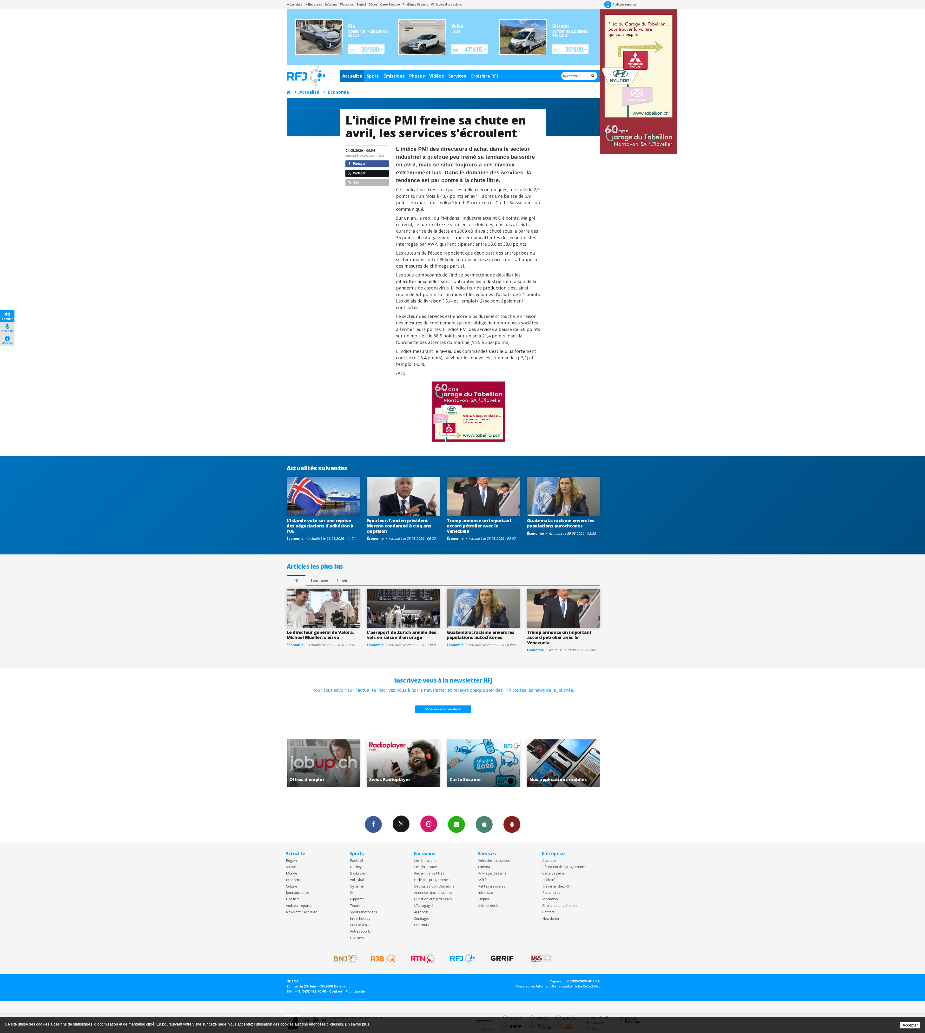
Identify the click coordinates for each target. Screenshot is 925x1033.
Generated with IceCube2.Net (576, 986)
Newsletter (550, 919)
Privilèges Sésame (415, 4)
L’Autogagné (424, 906)
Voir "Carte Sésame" (328, 763)
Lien (357, 182)
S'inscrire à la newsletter (443, 709)
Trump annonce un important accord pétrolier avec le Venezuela (479, 526)
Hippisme (357, 899)
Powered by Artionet (532, 986)
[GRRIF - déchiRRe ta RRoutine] (502, 958)
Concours (421, 925)
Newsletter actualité (301, 912)
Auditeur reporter (299, 906)
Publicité (548, 880)
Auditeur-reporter (624, 4)
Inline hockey (360, 919)
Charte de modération (559, 906)
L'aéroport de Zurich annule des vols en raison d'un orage (401, 634)
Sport (373, 76)
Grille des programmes (431, 880)
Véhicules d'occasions (446, 4)
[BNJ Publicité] (344, 958)
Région (291, 861)
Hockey (356, 867)
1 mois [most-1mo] (342, 580)
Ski (352, 893)
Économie (338, 92)
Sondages (421, 919)
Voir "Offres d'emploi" (488, 763)
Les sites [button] (295, 4)
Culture (291, 886)
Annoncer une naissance (433, 893)
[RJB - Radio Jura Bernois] (383, 958)
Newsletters (456, 824)
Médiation (550, 899)
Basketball (358, 873)
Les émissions (425, 861)
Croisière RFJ (484, 76)
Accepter (910, 1025)
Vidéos (436, 76)
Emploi (361, 4)
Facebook (373, 824)
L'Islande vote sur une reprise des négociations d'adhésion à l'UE (320, 526)
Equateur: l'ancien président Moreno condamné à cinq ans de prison (399, 526)
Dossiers (293, 899)
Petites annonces (491, 886)
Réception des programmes (564, 867)
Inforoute (331, 4)
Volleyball (357, 880)
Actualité (352, 76)
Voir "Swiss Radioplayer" (568, 763)
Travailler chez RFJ (556, 886)
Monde (291, 873)
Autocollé (421, 912)
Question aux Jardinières (433, 899)
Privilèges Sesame (492, 873)
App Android (511, 824)
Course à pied (360, 925)
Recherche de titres (429, 873)
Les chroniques (426, 867)
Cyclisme (357, 886)
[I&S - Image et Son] (541, 958)
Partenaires (551, 893)
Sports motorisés (363, 912)
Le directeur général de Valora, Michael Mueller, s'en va (320, 634)
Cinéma (484, 867)
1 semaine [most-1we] (319, 580)
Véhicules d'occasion (494, 861)
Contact (548, 912)
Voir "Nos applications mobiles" (408, 763)
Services (457, 76)
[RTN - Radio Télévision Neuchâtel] (423, 958)
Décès (373, 4)
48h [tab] (296, 580)
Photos (417, 76)
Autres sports (360, 931)
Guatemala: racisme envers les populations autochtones (561, 523)
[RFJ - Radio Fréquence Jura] (462, 958)
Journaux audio (297, 893)
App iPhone (484, 824)
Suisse (291, 867)
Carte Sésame (390, 4)
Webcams (347, 4)
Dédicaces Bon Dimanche (434, 886)
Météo (483, 880)
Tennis (355, 906)
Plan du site (355, 991)
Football (356, 861)
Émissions (393, 76)
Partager (358, 163)
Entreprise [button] (315, 4)
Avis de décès (488, 906)
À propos (549, 861)
